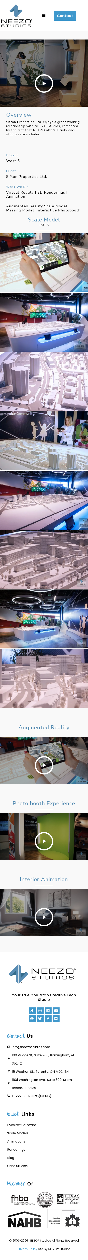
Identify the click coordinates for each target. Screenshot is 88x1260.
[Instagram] (40, 1010)
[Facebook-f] (48, 1018)
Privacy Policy (27, 1249)
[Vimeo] (56, 1018)
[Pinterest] (32, 1018)
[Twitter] (40, 1018)
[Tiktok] (32, 1010)
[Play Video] (44, 83)
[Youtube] (56, 1010)
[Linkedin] (48, 1010)
